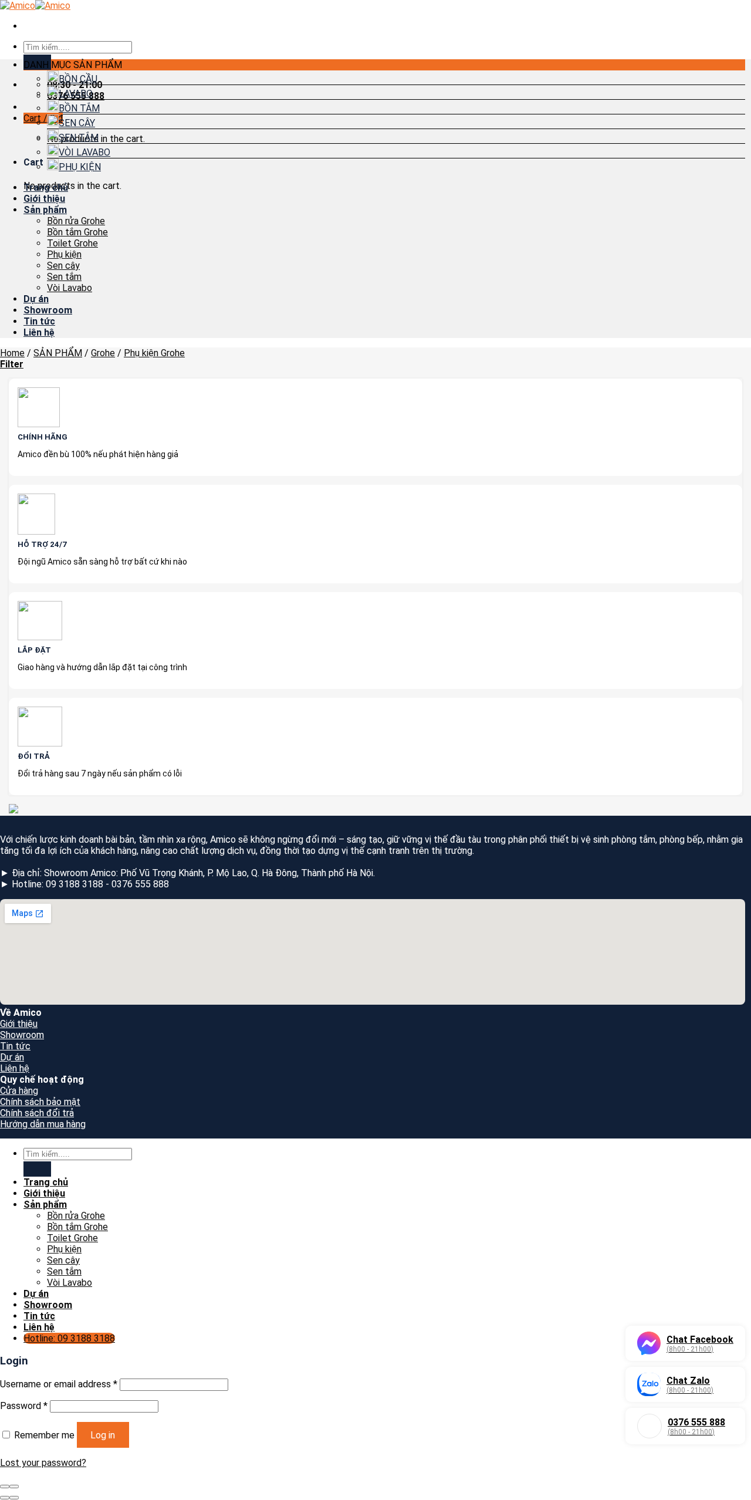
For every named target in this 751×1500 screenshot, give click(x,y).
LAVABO (76, 93)
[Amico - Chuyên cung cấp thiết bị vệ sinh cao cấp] (35, 5)
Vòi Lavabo (69, 287)
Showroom (47, 310)
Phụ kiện (64, 254)
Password (24, 1405)
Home (12, 353)
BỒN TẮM (79, 108)
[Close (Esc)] (4, 1486)
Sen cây (63, 265)
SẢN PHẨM (57, 353)
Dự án (36, 299)
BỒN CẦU (78, 79)
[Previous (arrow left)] (4, 1497)
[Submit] (37, 1168)
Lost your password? (43, 1462)
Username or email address (58, 1384)
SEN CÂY (77, 123)
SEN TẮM (79, 137)
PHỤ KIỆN (80, 167)
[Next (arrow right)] (14, 1497)
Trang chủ (45, 187)
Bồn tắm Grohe (77, 232)
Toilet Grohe (72, 243)
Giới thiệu (44, 198)
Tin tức (39, 321)
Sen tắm (64, 276)
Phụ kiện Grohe (154, 353)
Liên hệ (39, 332)
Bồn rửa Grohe (76, 221)
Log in (102, 1435)
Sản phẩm (45, 209)
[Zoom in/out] (14, 1486)
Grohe (103, 353)
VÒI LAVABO (84, 152)
